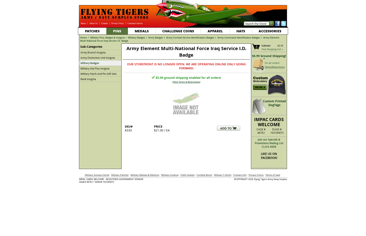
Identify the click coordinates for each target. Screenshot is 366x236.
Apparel (215, 31)
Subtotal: (266, 45)
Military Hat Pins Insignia (95, 68)
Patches (92, 31)
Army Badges (155, 37)
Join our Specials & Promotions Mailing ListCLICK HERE (269, 143)
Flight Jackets (187, 174)
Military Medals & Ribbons (144, 174)
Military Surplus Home (97, 174)
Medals (142, 31)
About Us (93, 23)
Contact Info (240, 174)
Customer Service (135, 23)
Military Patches (120, 174)
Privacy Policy (117, 23)
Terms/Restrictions (275, 66)
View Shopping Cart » (272, 49)
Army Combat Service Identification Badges (190, 37)
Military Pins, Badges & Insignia (107, 37)
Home (83, 23)
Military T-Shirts (222, 174)
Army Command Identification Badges (239, 37)
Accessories (270, 31)
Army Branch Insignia (93, 52)
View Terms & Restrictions (186, 82)
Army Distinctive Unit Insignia (97, 57)
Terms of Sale (273, 174)
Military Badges (136, 37)
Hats (240, 31)
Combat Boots (204, 174)
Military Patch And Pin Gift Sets (98, 73)
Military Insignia (170, 174)
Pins (117, 31)
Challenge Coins (178, 31)
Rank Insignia (88, 79)
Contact (104, 23)
